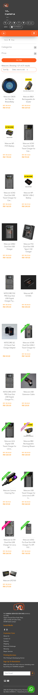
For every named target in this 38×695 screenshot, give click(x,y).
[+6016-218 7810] (10, 23)
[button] (5, 23)
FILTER (19, 60)
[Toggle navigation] (34, 33)
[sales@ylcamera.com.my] (14, 23)
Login (31, 23)
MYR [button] (5, 27)
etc (26, 692)
